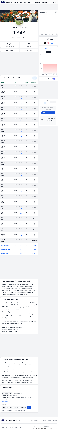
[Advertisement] (19, 63)
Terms (49, 420)
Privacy (44, 420)
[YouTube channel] (33, 429)
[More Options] (51, 2)
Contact (55, 420)
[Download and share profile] (51, 42)
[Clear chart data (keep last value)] (56, 12)
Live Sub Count (36, 2)
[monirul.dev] (56, 428)
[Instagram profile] (39, 428)
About (31, 420)
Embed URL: (5, 404)
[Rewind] (45, 39)
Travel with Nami (19, 28)
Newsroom (37, 420)
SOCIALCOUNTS (18, 427)
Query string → (5, 401)
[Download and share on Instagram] (48, 42)
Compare (45, 2)
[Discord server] (42, 428)
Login (54, 2)
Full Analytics (47, 49)
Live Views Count (25, 2)
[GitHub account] (53, 428)
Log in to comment (49, 112)
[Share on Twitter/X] (45, 42)
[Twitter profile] (36, 428)
